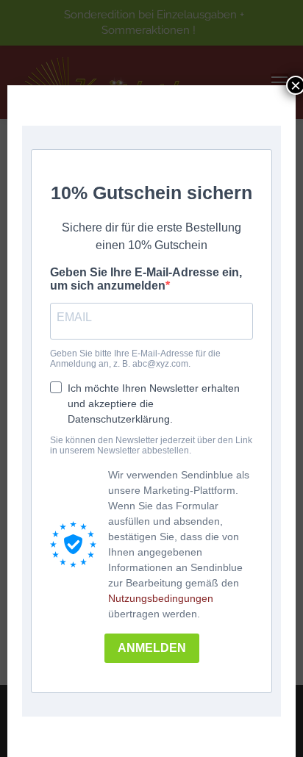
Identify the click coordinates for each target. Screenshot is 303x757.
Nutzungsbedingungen (160, 598)
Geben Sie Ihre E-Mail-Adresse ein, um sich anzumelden (146, 279)
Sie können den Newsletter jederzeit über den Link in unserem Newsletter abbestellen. (151, 445)
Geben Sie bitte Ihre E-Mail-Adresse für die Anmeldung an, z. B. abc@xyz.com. (135, 358)
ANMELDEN (152, 648)
